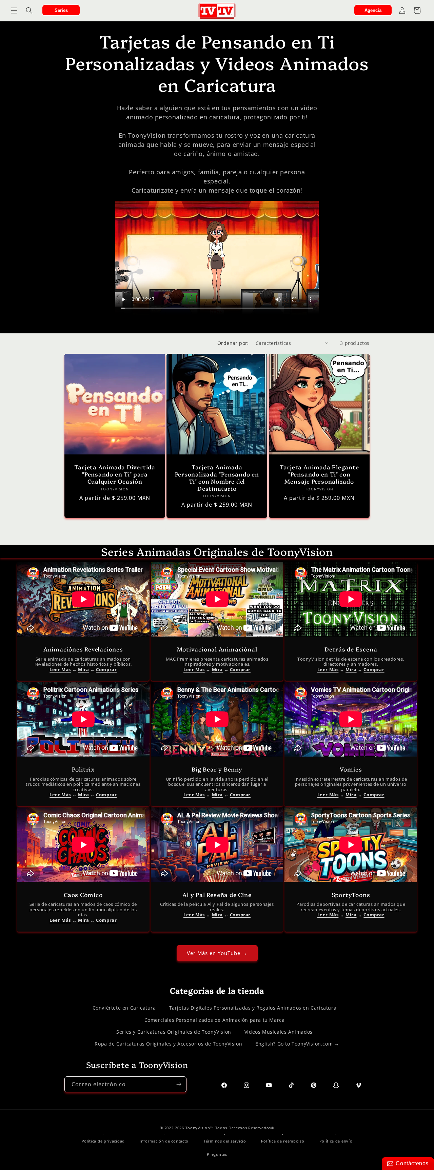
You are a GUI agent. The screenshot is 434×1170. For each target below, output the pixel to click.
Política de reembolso (282, 1141)
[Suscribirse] (178, 1084)
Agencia (372, 10)
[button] (14, 10)
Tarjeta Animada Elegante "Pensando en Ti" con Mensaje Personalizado (319, 474)
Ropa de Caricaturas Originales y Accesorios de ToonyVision (168, 1043)
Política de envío (336, 1141)
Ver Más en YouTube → (217, 953)
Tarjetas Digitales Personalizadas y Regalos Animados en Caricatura (253, 1008)
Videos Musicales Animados (278, 1032)
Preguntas (217, 1154)
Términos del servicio (224, 1141)
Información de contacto (164, 1141)
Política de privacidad (103, 1141)
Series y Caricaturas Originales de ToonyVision (173, 1032)
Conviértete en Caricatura (124, 1008)
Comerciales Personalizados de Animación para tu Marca (214, 1020)
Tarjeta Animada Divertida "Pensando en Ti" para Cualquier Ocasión (114, 474)
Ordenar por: (233, 343)
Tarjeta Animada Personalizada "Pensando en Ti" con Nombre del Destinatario (217, 478)
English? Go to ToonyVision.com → (297, 1043)
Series (61, 10)
